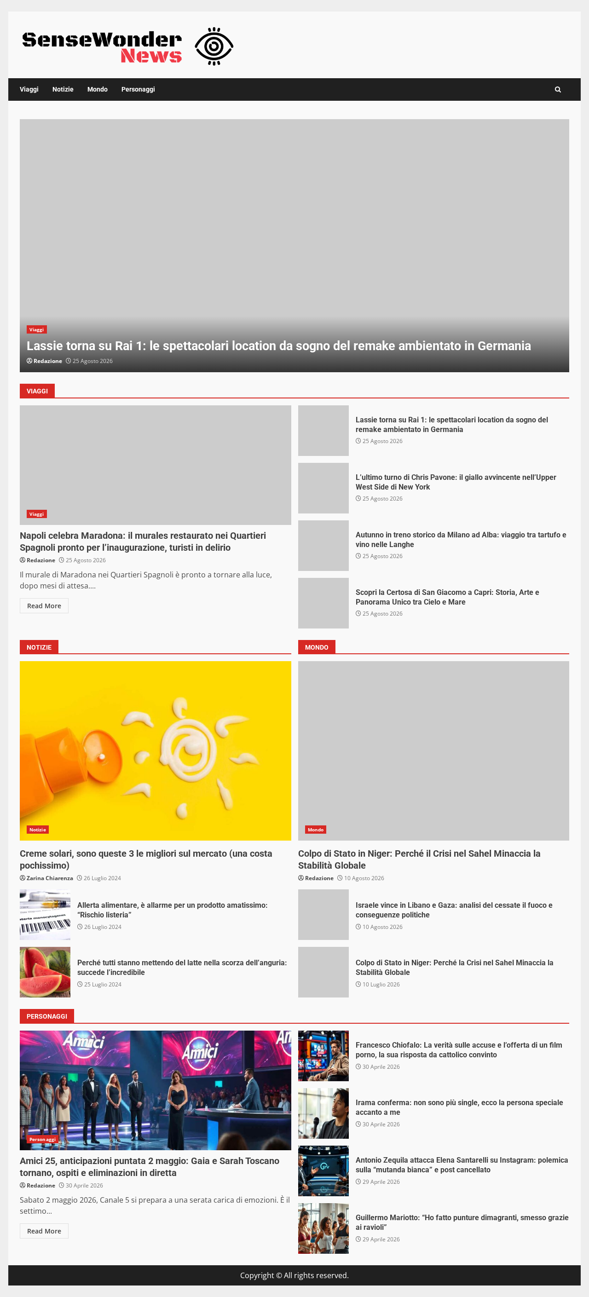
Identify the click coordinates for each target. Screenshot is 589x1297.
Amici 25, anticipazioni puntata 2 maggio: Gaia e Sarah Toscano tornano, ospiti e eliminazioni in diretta (155, 1090)
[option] (294, 245)
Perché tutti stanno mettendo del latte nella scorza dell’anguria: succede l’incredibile (45, 972)
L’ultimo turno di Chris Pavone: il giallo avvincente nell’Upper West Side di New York (323, 488)
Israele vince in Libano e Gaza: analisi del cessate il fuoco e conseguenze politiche (323, 914)
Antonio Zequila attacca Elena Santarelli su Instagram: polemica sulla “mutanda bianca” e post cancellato (323, 1171)
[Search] (558, 89)
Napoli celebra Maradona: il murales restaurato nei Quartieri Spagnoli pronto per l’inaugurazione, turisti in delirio (155, 465)
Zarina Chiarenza (50, 878)
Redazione (48, 361)
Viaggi (29, 89)
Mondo (97, 89)
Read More (44, 605)
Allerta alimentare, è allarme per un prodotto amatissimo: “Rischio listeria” (45, 914)
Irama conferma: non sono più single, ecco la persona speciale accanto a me (323, 1113)
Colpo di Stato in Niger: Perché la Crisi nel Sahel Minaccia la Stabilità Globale (323, 972)
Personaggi (138, 89)
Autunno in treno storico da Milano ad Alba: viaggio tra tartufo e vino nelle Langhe (323, 545)
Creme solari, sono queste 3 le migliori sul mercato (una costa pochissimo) (155, 751)
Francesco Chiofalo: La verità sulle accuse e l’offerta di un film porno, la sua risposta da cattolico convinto (323, 1056)
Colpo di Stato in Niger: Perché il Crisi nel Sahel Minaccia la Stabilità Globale (434, 751)
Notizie (63, 89)
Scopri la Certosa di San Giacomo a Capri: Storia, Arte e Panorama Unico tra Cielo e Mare (323, 603)
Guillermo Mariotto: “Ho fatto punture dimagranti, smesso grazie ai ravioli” (323, 1228)
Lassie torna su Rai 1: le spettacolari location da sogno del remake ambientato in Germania (294, 245)
